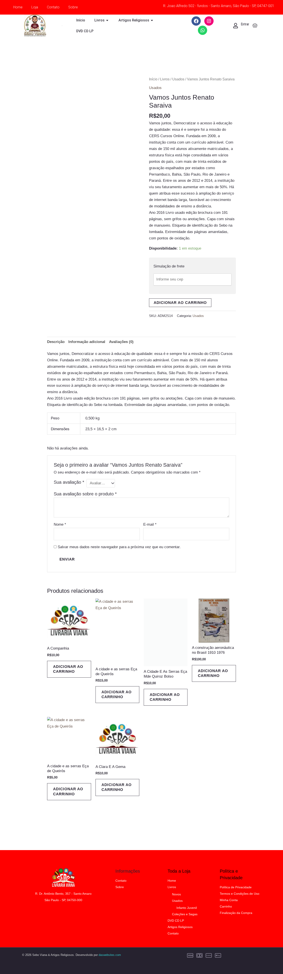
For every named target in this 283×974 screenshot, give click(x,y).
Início (153, 79)
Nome (60, 524)
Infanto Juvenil (186, 908)
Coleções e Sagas (184, 914)
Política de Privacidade (236, 887)
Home (18, 7)
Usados (178, 79)
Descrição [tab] (56, 342)
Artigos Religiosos (180, 927)
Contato (53, 7)
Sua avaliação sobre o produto (85, 493)
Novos (176, 894)
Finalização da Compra (236, 913)
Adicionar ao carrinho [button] (68, 669)
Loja (34, 7)
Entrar (245, 24)
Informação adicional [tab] (86, 342)
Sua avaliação (69, 482)
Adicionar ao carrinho (180, 303)
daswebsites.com (110, 955)
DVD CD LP (176, 920)
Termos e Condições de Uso (239, 893)
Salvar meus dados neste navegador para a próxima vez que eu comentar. (119, 547)
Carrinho (226, 906)
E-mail (150, 524)
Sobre (73, 7)
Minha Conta (229, 900)
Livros (165, 79)
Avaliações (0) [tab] (121, 342)
